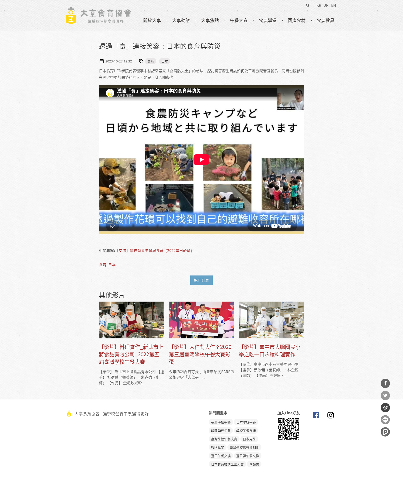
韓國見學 (217, 447)
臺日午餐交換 (221, 455)
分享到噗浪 (385, 432)
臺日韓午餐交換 (247, 455)
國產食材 (297, 20)
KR (318, 5)
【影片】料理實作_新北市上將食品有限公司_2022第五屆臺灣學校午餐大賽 (131, 354)
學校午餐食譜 (246, 430)
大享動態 (181, 20)
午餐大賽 (239, 20)
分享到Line (385, 419)
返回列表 (201, 280)
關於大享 (152, 20)
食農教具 (325, 20)
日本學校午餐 (246, 422)
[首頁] (98, 9)
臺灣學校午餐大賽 (224, 439)
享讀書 (254, 464)
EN (333, 5)
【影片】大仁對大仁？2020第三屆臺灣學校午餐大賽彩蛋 (200, 354)
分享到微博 (385, 407)
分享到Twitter (385, 395)
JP (326, 5)
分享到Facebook (385, 383)
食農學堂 (268, 20)
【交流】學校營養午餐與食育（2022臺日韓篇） (154, 250)
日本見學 (249, 439)
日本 (164, 61)
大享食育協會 (316, 416)
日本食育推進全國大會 (227, 464)
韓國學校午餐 (221, 430)
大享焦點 (210, 20)
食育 (150, 61)
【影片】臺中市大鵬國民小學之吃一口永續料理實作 (269, 350)
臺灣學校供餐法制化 (244, 447)
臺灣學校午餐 (221, 422)
